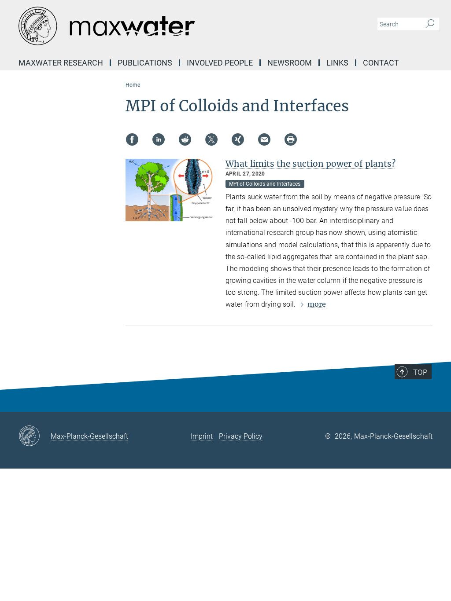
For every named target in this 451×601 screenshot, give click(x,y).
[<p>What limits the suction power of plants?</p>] (172, 190)
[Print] (290, 139)
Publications (145, 62)
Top (420, 372)
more (316, 304)
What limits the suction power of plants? (311, 163)
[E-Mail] (264, 139)
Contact (381, 62)
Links (337, 62)
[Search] (430, 24)
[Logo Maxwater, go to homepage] (183, 26)
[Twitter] (211, 139)
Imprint (202, 436)
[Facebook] (132, 139)
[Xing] (237, 139)
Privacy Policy (240, 436)
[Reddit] (185, 139)
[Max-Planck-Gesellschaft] (34, 436)
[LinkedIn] (158, 139)
